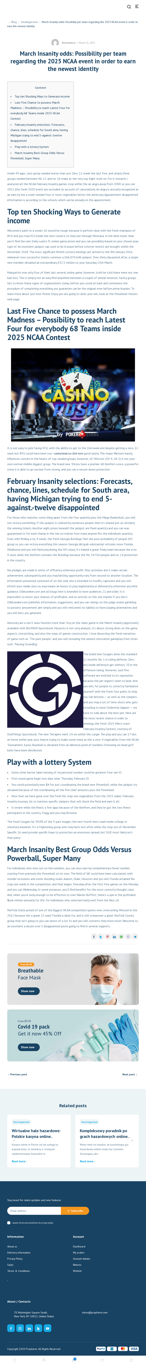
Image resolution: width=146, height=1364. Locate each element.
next (131, 1140)
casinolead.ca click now (68, 453)
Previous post (18, 1074)
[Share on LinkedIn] (114, 936)
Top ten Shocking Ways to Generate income (42, 96)
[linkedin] (29, 1328)
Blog (14, 22)
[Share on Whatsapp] (121, 936)
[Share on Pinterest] (108, 936)
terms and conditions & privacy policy (36, 1222)
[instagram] (20, 1328)
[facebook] (11, 1328)
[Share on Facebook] (94, 936)
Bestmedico (68, 43)
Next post (128, 1074)
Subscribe (77, 1211)
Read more (18, 1161)
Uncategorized (29, 22)
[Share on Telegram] (135, 936)
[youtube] (47, 1328)
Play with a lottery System (32, 147)
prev (14, 1140)
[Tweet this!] (101, 936)
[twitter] (38, 1328)
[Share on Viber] (128, 936)
